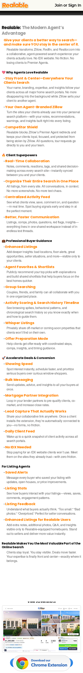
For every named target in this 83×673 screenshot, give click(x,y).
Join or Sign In (68, 5)
